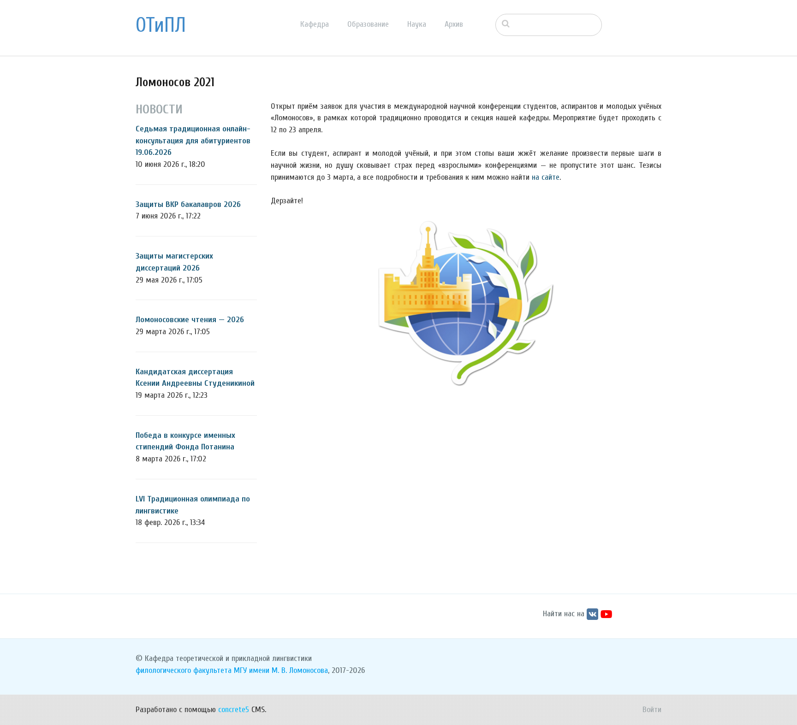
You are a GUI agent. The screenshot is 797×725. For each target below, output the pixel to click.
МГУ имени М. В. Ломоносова (281, 670)
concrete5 (233, 709)
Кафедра (314, 24)
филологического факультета (184, 670)
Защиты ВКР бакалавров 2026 (188, 204)
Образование (368, 24)
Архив (454, 24)
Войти (651, 709)
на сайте (545, 177)
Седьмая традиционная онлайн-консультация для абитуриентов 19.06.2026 (193, 140)
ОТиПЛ (161, 25)
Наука (416, 24)
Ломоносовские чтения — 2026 (190, 319)
